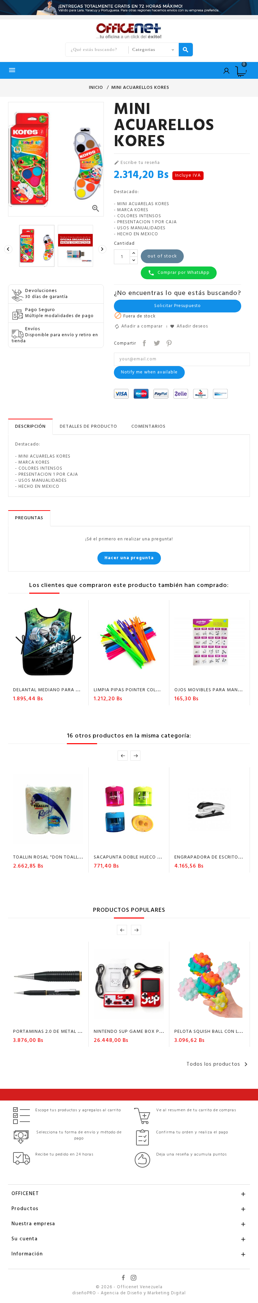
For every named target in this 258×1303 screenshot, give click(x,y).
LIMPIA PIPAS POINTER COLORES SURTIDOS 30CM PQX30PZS (163, 690)
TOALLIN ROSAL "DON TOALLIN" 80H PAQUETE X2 (69, 857)
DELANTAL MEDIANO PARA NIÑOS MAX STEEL (65, 690)
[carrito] (110, 678)
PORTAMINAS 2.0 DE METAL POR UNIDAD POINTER (70, 1031)
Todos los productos (218, 1064)
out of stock (162, 256)
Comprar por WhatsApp (179, 272)
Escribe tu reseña (137, 163)
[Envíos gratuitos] (129, 7)
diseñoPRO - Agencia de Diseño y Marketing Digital (129, 1293)
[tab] (30, 427)
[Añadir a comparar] (55, 678)
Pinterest (168, 342)
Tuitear (156, 342)
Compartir (143, 342)
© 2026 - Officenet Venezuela (129, 1287)
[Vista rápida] (68, 678)
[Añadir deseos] (42, 678)
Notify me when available (149, 372)
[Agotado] (29, 678)
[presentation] (9, 249)
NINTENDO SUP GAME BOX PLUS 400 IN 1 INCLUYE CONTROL (162, 1031)
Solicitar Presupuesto (177, 305)
